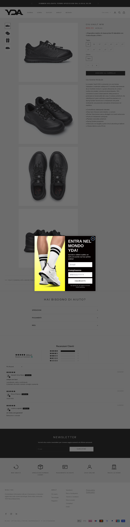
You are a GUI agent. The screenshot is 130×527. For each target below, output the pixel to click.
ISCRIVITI (80, 281)
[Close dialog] (93, 238)
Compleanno (74, 270)
